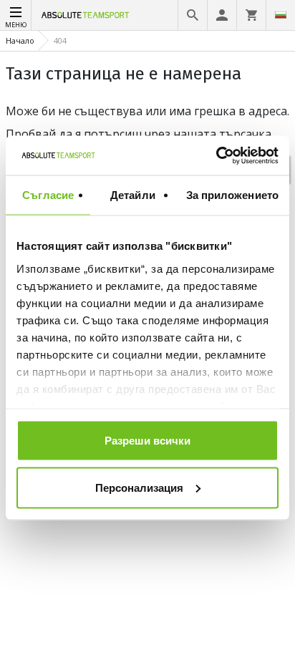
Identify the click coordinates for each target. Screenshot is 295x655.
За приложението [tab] (232, 195)
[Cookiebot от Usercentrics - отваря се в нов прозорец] (216, 155)
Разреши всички (147, 441)
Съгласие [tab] (48, 195)
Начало (20, 40)
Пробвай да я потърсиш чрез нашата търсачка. (140, 134)
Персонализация (139, 487)
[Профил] (222, 15)
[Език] (280, 15)
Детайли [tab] (132, 195)
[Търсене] (192, 15)
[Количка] (251, 15)
